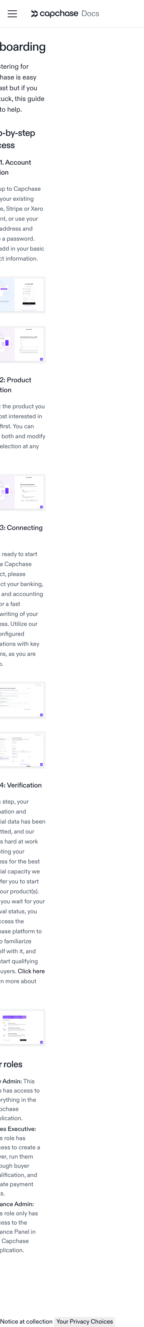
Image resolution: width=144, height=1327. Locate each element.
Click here (31, 971)
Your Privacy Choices (84, 1322)
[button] (14, 14)
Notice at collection (26, 1322)
